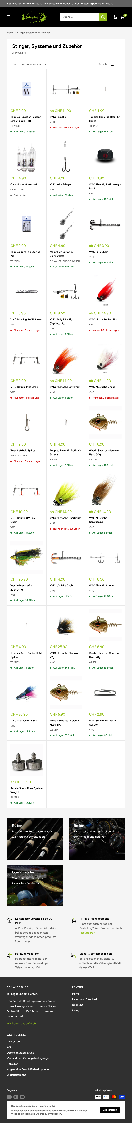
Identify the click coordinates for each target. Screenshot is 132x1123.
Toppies (15, 126)
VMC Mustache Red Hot (103, 319)
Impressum (14, 1041)
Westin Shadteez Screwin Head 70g (104, 655)
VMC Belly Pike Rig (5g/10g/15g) (61, 321)
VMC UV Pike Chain (61, 585)
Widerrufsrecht (16, 1075)
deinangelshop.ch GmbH (65, 261)
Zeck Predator (19, 455)
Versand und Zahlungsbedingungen (28, 1058)
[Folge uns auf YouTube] (22, 1097)
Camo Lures (17, 189)
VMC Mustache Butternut (65, 387)
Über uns (77, 1004)
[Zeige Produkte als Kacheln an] (112, 64)
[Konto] (115, 17)
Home (10, 32)
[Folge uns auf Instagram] (15, 1097)
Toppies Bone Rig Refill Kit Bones (104, 118)
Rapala (14, 797)
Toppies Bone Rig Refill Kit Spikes (26, 655)
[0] (122, 17)
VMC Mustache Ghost (102, 387)
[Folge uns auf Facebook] (9, 1097)
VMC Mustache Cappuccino (98, 520)
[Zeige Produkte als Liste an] (118, 64)
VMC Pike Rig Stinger (101, 585)
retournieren (87, 932)
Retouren (12, 1063)
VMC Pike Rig (58, 116)
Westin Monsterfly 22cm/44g (21, 587)
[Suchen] (103, 17)
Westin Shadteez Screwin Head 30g (64, 722)
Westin (93, 459)
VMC (52, 122)
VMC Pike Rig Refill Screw (26, 319)
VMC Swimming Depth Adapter (102, 722)
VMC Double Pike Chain (24, 387)
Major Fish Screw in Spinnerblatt (61, 253)
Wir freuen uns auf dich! (22, 1023)
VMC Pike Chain (98, 251)
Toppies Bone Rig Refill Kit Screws (65, 452)
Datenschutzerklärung (20, 1052)
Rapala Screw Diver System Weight (26, 790)
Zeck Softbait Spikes (22, 450)
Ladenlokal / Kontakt (84, 999)
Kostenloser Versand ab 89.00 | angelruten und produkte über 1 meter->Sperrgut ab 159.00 (60, 3)
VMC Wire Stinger (60, 184)
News (75, 1010)
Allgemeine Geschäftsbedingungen (28, 1069)
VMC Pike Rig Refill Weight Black (105, 186)
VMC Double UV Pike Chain (23, 520)
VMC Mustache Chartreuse (65, 518)
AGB (10, 1047)
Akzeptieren (110, 1109)
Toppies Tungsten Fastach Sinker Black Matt (25, 118)
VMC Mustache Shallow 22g (64, 655)
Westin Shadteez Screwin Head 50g (104, 452)
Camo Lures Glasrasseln (24, 184)
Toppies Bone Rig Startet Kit (25, 253)
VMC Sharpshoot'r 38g (23, 720)
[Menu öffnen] (8, 16)
